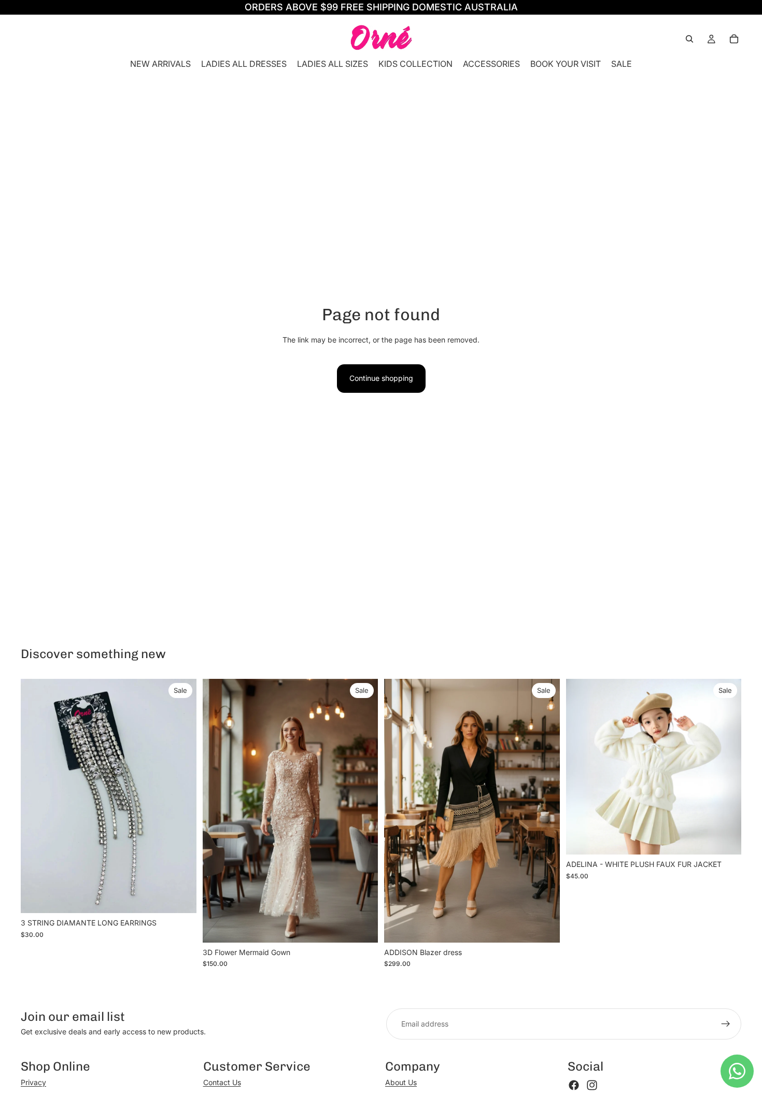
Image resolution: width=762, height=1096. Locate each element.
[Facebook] (574, 1085)
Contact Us (222, 1082)
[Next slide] (362, 811)
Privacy (33, 1082)
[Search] (689, 38)
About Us (401, 1082)
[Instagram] (592, 1085)
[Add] (180, 897)
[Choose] (361, 926)
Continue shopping (381, 378)
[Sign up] (726, 1024)
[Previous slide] (218, 811)
